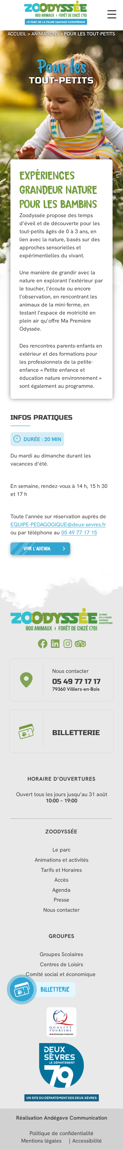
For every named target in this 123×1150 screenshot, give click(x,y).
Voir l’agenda (37, 548)
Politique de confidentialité (61, 1133)
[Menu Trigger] (111, 15)
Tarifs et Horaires (61, 870)
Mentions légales (41, 1140)
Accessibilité (87, 1140)
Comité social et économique (61, 974)
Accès (61, 880)
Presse (61, 900)
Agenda (61, 890)
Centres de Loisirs (61, 964)
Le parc (61, 849)
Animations (45, 34)
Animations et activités (61, 860)
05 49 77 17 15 (79, 532)
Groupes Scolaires (61, 954)
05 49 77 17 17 (76, 682)
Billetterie (76, 733)
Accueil (16, 34)
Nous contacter (61, 910)
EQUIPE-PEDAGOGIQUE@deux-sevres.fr (58, 524)
